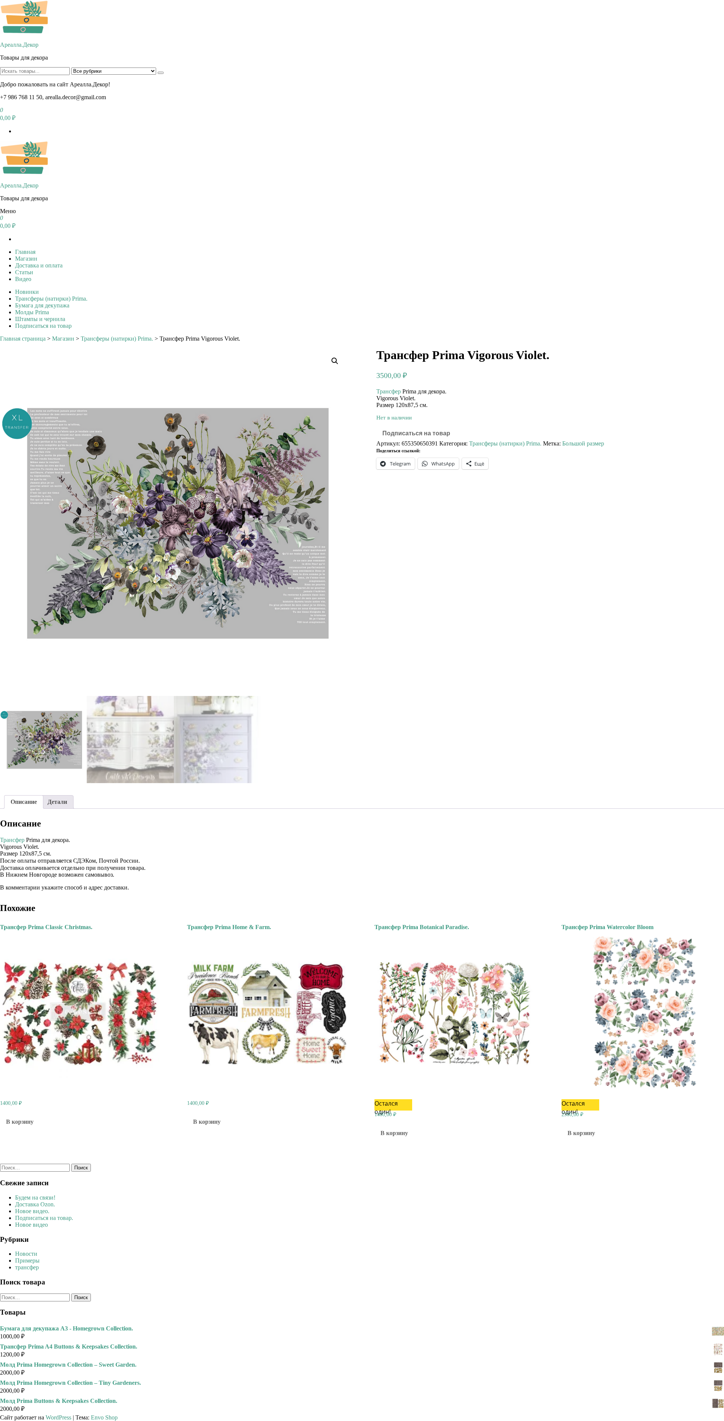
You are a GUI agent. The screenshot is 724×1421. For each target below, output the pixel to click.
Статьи (24, 272)
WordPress (58, 1417)
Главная (25, 252)
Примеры (27, 1260)
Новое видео (31, 1224)
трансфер (27, 1267)
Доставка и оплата (39, 265)
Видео (23, 279)
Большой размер (583, 443)
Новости (26, 1253)
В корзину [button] (20, 1121)
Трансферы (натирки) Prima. (51, 298)
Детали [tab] (57, 802)
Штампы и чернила (40, 319)
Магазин (26, 258)
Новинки (27, 292)
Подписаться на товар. (44, 1218)
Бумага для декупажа (42, 305)
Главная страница (23, 338)
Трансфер (388, 391)
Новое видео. (32, 1211)
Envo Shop (104, 1417)
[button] (335, 361)
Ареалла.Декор (19, 44)
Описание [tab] (24, 802)
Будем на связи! (35, 1197)
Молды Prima (32, 312)
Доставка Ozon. (35, 1204)
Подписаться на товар (43, 326)
